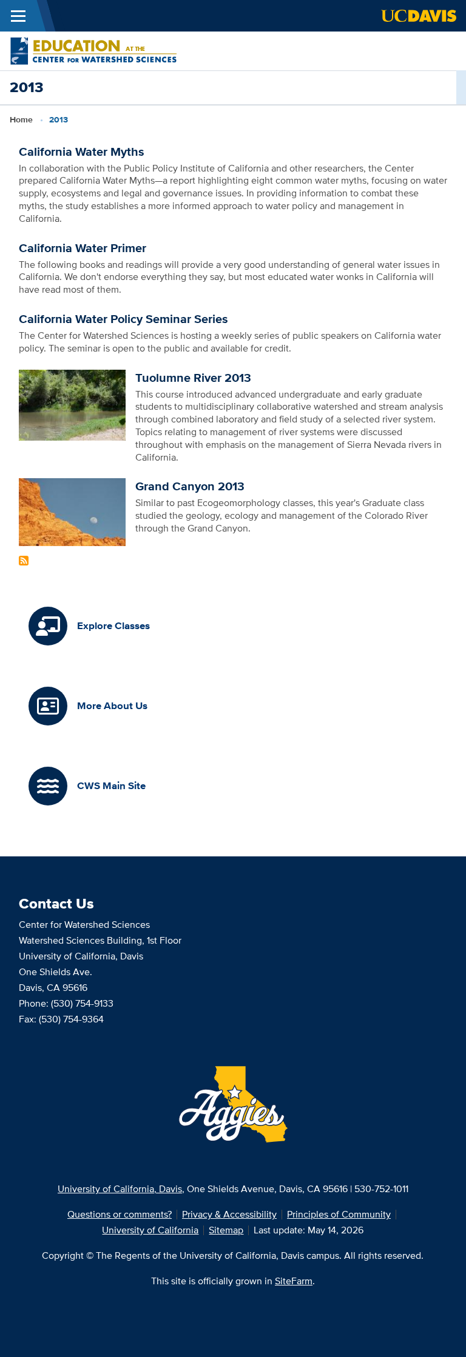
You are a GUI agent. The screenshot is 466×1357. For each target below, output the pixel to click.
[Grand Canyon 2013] (72, 511)
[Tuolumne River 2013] (72, 404)
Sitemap (226, 1230)
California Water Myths (81, 151)
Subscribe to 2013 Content (24, 560)
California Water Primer (82, 248)
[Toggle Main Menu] (18, 16)
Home (21, 119)
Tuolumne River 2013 (193, 377)
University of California (150, 1230)
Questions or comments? (119, 1214)
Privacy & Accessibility (229, 1214)
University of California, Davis (120, 1189)
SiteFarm (293, 1281)
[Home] (93, 50)
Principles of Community (339, 1214)
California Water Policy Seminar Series (123, 319)
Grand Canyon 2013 (190, 486)
